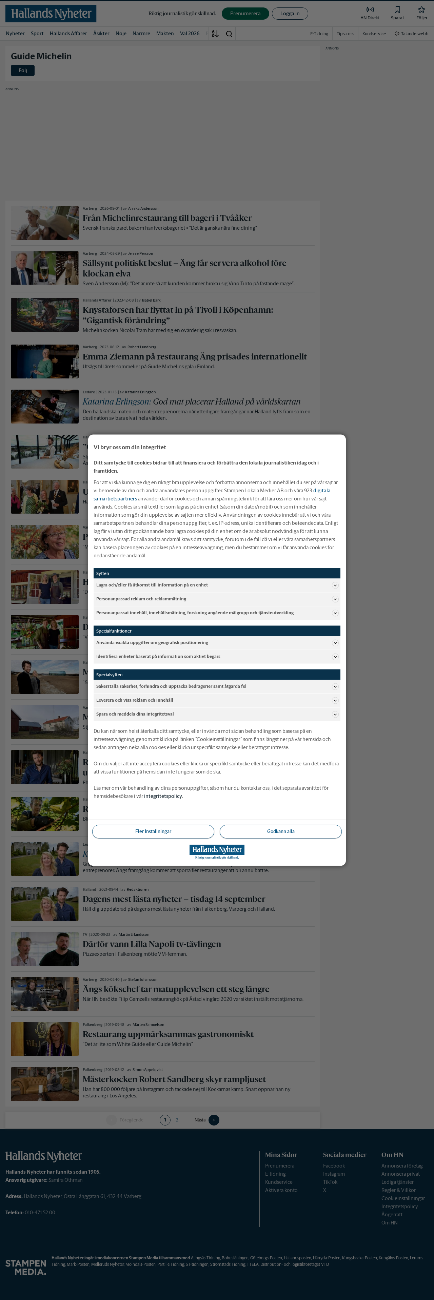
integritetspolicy (163, 795)
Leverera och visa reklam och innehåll (134, 700)
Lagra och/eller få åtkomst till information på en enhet (152, 585)
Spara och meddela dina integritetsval (135, 714)
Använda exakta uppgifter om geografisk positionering (152, 642)
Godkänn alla (281, 831)
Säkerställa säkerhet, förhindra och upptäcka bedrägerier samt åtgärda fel (171, 686)
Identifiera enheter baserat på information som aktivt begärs (158, 656)
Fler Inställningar (153, 831)
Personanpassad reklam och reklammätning (141, 599)
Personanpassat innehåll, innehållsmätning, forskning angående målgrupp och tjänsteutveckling (195, 613)
